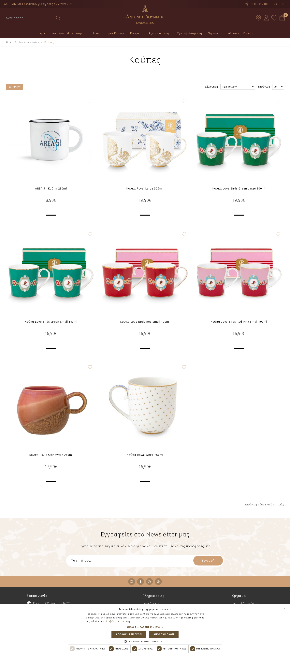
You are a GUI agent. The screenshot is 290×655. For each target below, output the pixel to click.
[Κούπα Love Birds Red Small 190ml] (145, 273)
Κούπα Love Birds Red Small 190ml (145, 321)
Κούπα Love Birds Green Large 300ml (238, 188)
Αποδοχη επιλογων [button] (129, 634)
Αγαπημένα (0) (274, 18)
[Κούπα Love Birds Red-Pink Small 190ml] (239, 273)
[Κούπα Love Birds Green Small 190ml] (51, 273)
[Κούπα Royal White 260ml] (145, 406)
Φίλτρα (16, 86)
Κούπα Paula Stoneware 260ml (51, 455)
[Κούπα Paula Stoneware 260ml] (51, 406)
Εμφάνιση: (264, 86)
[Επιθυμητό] (90, 101)
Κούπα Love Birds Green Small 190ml (51, 321)
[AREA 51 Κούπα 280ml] (51, 140)
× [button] (284, 608)
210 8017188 (260, 4)
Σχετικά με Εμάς (151, 603)
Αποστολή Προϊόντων (245, 603)
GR (275, 4)
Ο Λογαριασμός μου (266, 18)
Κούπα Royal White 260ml (145, 455)
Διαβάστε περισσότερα (119, 621)
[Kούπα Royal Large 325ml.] (145, 140)
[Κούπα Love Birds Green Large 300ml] (239, 140)
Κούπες (49, 42)
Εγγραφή (208, 560)
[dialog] (145, 629)
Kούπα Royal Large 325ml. (145, 188)
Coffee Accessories (27, 42)
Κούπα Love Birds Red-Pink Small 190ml (238, 321)
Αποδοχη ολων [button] (163, 634)
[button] (144, 627)
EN (282, 4)
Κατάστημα (258, 18)
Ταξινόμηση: (211, 86)
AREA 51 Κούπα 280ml (51, 188)
